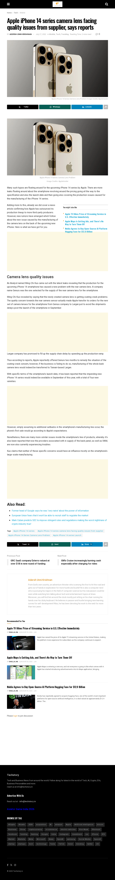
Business (12, 829)
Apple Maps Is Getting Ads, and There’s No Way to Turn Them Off (84, 223)
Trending (65, 34)
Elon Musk (83, 829)
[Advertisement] (57, 257)
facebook (12, 834)
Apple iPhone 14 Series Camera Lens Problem (29, 535)
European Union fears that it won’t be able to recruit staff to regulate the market (50, 515)
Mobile (22, 13)
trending (80, 844)
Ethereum (96, 829)
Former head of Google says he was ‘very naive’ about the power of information (50, 510)
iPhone (95, 834)
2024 (31, 824)
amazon (58, 824)
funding (23, 834)
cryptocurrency (35, 829)
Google (45, 834)
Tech (16, 13)
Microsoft (41, 839)
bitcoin (100, 824)
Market (11, 839)
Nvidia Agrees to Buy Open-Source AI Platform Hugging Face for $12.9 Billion (86, 230)
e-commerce (51, 829)
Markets (21, 839)
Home (9, 13)
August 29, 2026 (26, 632)
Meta (31, 839)
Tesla (52, 844)
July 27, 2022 (41, 34)
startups (21, 844)
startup (11, 844)
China (22, 829)
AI (50, 824)
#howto (22, 824)
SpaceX (97, 839)
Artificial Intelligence (84, 824)
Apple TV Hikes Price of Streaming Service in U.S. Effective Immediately (85, 215)
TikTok (61, 844)
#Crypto (11, 824)
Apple (68, 824)
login (15, 715)
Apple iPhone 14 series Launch (67, 535)
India (53, 834)
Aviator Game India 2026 (20, 809)
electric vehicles (68, 829)
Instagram (64, 834)
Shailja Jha (13, 632)
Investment (77, 834)
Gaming (34, 834)
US (97, 844)
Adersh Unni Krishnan (21, 34)
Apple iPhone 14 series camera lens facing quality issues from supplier (70, 531)
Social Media (84, 839)
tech (31, 844)
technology (41, 844)
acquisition (41, 824)
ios (87, 834)
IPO (103, 834)
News (51, 839)
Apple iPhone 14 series (23, 531)
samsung (71, 839)
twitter (90, 844)
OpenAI (60, 839)
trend (70, 844)
